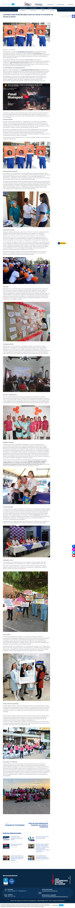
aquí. (42, 906)
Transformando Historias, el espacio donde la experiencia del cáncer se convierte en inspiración (17, 858)
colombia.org (64, 896)
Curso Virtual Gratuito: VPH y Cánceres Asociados (42, 837)
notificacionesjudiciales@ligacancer (51, 896)
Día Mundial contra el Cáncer (25, 52)
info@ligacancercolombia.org (49, 891)
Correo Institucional (60, 4)
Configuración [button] (55, 905)
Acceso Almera (70, 4)
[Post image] (6, 838)
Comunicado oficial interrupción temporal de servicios (16, 838)
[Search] (13, 4)
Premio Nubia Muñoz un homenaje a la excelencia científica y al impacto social (42, 857)
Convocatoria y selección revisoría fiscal (16, 845)
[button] (73, 16)
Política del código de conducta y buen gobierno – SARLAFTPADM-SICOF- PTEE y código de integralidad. (37, 900)
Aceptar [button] (61, 905)
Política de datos (50, 4)
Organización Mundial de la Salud (30, 69)
